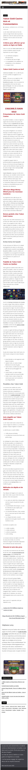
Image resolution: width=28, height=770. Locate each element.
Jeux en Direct (9, 708)
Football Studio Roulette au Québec (10, 686)
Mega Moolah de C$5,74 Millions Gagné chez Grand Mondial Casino (13, 617)
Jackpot (19, 706)
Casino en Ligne (13, 706)
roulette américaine (15, 395)
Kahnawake (15, 708)
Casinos (5, 15)
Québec (14, 710)
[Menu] (3, 7)
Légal (20, 708)
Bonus (3, 706)
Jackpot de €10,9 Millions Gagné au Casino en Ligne (13, 609)
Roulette (19, 710)
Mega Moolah (8, 710)
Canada (7, 706)
